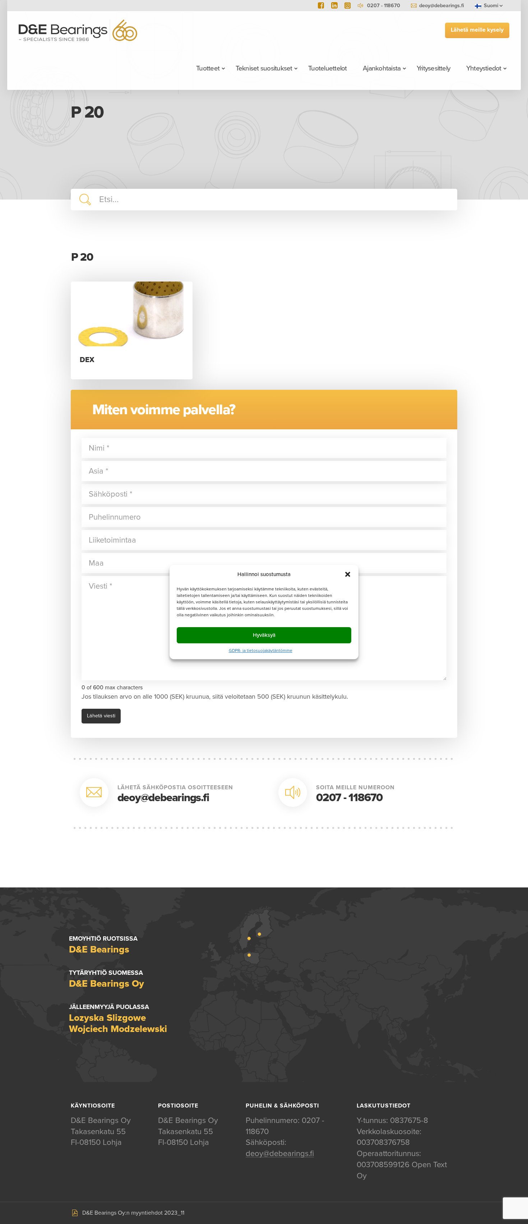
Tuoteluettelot (327, 68)
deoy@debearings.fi (441, 6)
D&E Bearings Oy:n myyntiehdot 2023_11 (133, 1212)
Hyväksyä (264, 635)
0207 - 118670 (349, 797)
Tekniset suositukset (264, 68)
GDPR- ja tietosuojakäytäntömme (260, 650)
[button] (347, 574)
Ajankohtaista (381, 68)
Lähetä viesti (101, 716)
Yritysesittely (433, 68)
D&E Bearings (78, 30)
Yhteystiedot (483, 68)
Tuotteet (207, 68)
